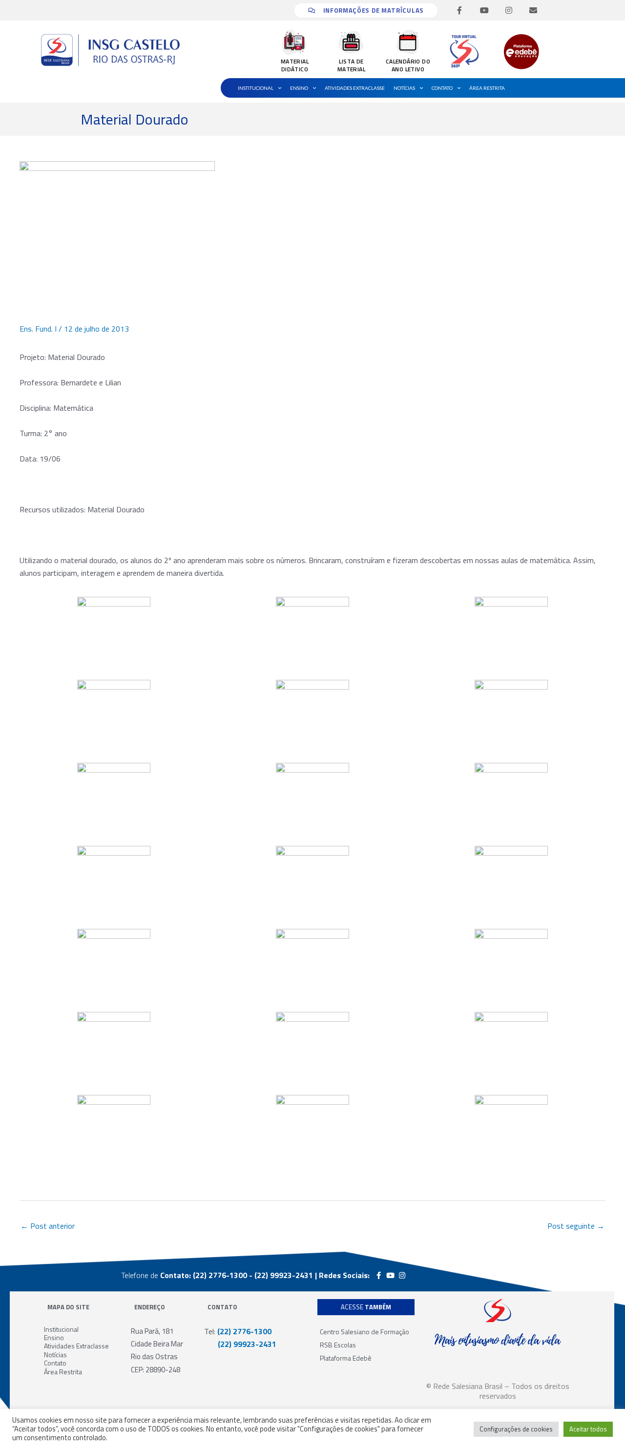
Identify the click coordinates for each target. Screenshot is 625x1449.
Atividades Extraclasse (355, 88)
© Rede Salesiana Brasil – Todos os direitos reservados (497, 1391)
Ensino (299, 88)
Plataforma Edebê (346, 1358)
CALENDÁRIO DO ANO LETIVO (408, 65)
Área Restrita (487, 88)
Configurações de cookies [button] (516, 1429)
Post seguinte (575, 1226)
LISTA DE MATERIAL (351, 65)
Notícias (404, 88)
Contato (442, 88)
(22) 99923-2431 (240, 1344)
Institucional (255, 88)
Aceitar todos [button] (588, 1429)
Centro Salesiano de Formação (364, 1331)
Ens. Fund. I (38, 329)
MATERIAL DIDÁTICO (295, 65)
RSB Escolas (338, 1345)
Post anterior (48, 1226)
